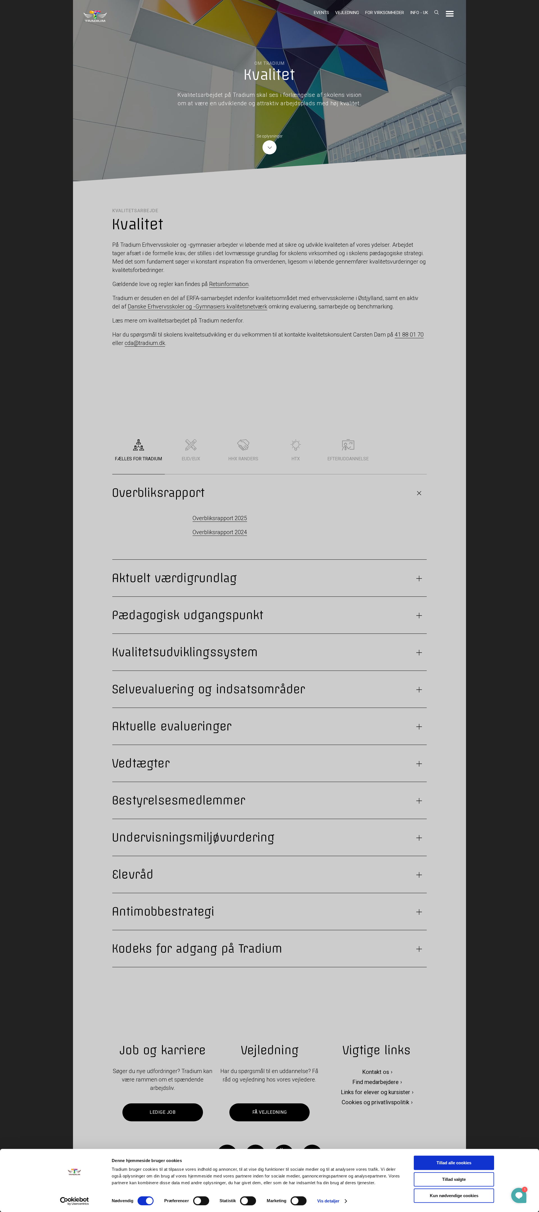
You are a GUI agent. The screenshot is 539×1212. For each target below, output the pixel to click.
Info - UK (419, 12)
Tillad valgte (454, 1179)
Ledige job (162, 1112)
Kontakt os (375, 1072)
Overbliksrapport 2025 (220, 518)
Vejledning (347, 12)
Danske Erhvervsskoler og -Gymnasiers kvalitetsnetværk (197, 306)
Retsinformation (228, 284)
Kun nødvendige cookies (454, 1195)
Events (321, 12)
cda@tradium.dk (145, 343)
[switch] (201, 1200)
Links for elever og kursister (375, 1092)
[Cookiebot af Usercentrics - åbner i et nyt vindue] (74, 1201)
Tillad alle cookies (454, 1162)
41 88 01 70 (409, 334)
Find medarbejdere (375, 1082)
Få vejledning (269, 1112)
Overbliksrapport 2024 (220, 532)
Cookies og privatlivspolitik (375, 1102)
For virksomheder (384, 12)
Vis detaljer (328, 1201)
